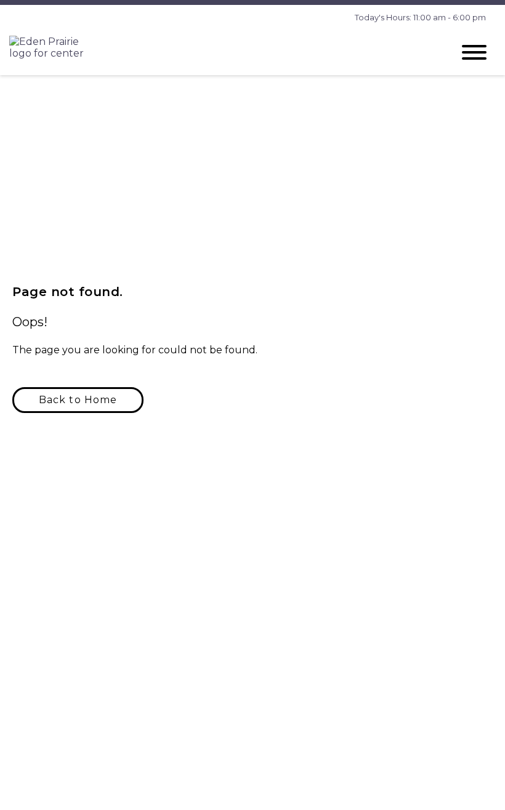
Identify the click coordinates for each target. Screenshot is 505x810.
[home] (221, 52)
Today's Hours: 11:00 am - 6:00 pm (420, 17)
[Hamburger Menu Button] (474, 52)
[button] (77, 400)
